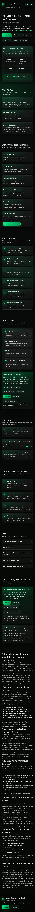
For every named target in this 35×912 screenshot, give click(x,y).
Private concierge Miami (22, 880)
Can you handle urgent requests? (13, 566)
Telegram (7, 35)
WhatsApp (19, 35)
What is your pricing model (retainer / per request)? (16, 554)
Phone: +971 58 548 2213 (11, 607)
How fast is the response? (11, 560)
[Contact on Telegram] (27, 4)
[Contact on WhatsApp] (31, 4)
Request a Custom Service (11, 224)
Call (29, 35)
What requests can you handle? (13, 541)
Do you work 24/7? (8, 547)
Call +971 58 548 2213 (10, 401)
